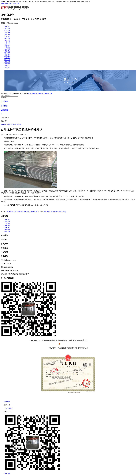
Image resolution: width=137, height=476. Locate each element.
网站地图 (16, 3)
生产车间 (7, 48)
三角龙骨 (7, 42)
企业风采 (7, 32)
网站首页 (7, 26)
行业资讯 (7, 58)
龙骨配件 (7, 46)
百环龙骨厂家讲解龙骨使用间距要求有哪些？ (22, 212)
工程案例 (7, 52)
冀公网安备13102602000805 (70, 344)
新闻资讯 (7, 56)
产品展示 (7, 36)
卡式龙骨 (7, 40)
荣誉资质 (7, 34)
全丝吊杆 (7, 44)
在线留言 (7, 67)
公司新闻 (7, 62)
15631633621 (8, 408)
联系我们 (10, 3)
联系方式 (7, 65)
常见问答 (7, 60)
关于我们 (4, 3)
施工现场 (7, 54)
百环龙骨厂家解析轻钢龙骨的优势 (55, 212)
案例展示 (7, 50)
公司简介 (7, 30)
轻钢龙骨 (7, 38)
